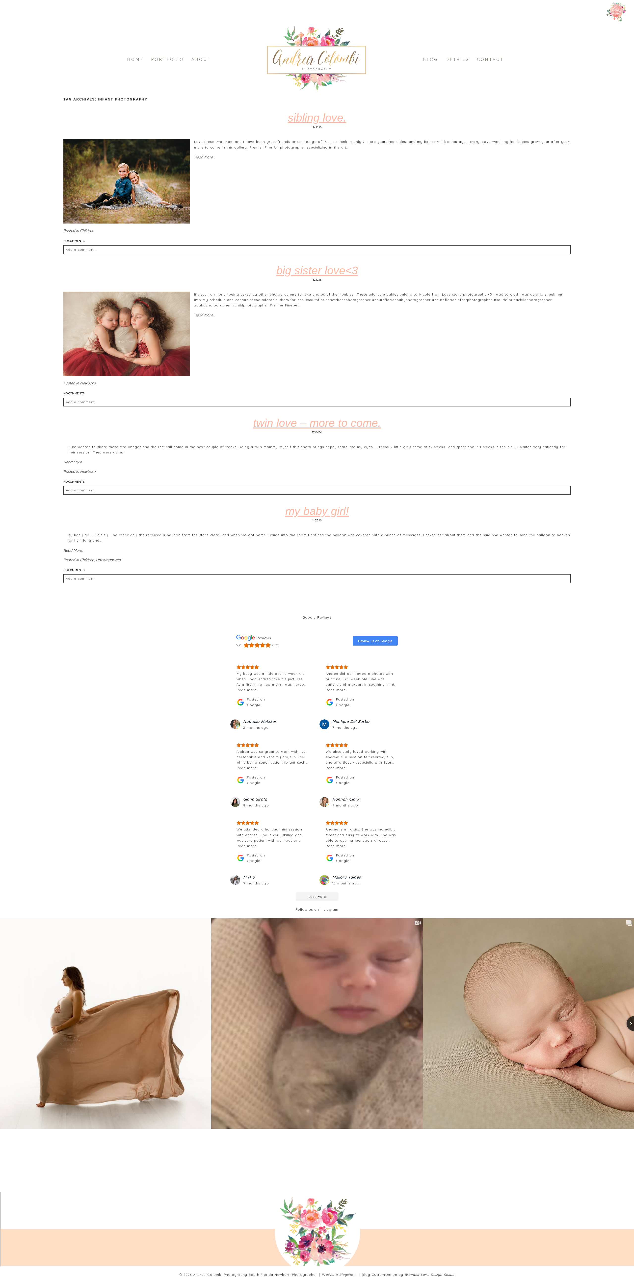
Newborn (88, 383)
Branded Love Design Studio (429, 1275)
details (458, 59)
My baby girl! (317, 511)
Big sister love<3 (317, 270)
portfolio (167, 59)
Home (135, 59)
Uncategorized (108, 559)
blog (430, 59)
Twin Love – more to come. (317, 423)
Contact (490, 59)
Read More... (204, 157)
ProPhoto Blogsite (337, 1275)
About (201, 59)
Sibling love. (317, 117)
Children (87, 230)
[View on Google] (235, 724)
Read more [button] (247, 690)
